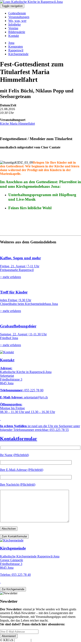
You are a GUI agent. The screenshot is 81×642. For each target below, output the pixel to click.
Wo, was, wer (17, 20)
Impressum (23, 640)
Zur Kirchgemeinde (13, 589)
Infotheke (14, 24)
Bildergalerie (16, 32)
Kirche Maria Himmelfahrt (17, 123)
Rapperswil (15, 50)
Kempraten (15, 46)
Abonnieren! (9, 636)
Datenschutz (40, 640)
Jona (11, 43)
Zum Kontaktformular (14, 536)
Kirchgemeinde (18, 54)
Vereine (13, 28)
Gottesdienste (17, 13)
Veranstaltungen (18, 17)
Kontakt (13, 35)
